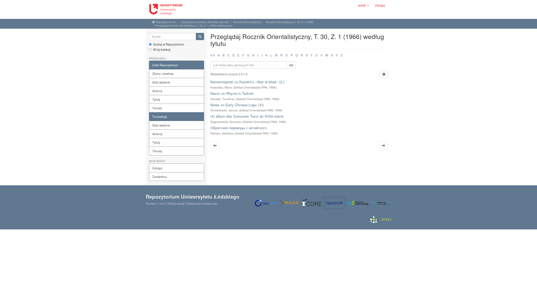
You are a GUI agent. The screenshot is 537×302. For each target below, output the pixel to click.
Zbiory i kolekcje (163, 74)
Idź (291, 65)
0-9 (212, 55)
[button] (363, 5)
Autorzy (157, 91)
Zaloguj (157, 168)
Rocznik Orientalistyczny (247, 22)
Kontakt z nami (156, 203)
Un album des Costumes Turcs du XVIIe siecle (246, 116)
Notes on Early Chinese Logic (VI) (237, 104)
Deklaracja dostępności (202, 203)
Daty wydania (161, 82)
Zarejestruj (159, 176)
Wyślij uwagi (176, 203)
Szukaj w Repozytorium (168, 44)
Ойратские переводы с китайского (238, 127)
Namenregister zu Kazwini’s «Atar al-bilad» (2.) (247, 81)
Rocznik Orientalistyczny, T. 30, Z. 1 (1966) (290, 22)
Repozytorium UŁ (166, 22)
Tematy (157, 108)
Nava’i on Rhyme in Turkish (231, 93)
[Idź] (200, 36)
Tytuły (156, 99)
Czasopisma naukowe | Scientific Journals (205, 22)
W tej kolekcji (161, 49)
